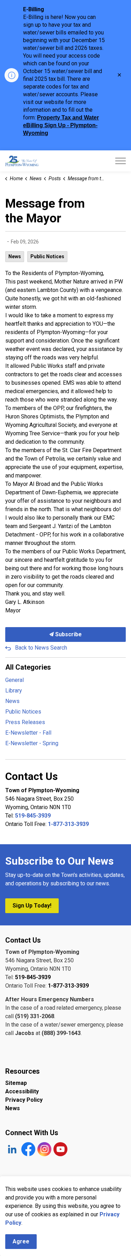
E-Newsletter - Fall (28, 732)
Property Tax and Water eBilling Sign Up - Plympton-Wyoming (61, 125)
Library (13, 690)
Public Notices (47, 256)
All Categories (28, 667)
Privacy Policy (24, 1099)
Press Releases (25, 722)
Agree (21, 1241)
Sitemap (16, 1083)
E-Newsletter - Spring (31, 743)
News (14, 256)
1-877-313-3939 (68, 824)
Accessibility (22, 1091)
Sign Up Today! (32, 905)
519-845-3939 (33, 815)
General (14, 680)
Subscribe (68, 634)
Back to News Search (41, 647)
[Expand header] (120, 160)
